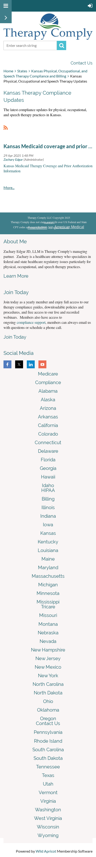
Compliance (48, 382)
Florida (48, 459)
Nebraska (48, 633)
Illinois (48, 507)
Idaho (48, 485)
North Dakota (48, 693)
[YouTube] (42, 364)
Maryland (48, 567)
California (48, 425)
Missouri (48, 615)
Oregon (48, 718)
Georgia (48, 468)
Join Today (14, 337)
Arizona (48, 408)
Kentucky (48, 542)
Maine (48, 559)
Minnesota (48, 593)
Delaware (48, 451)
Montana (48, 624)
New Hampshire (48, 650)
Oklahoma (48, 710)
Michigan (48, 584)
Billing (48, 499)
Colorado (48, 434)
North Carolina (48, 684)
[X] (19, 364)
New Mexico (48, 667)
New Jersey (48, 658)
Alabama (48, 391)
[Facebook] (7, 364)
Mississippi (48, 602)
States (22, 71)
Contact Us (82, 63)
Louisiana (48, 550)
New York (48, 675)
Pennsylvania (48, 732)
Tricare (48, 607)
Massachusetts (48, 576)
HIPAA (48, 490)
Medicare (48, 374)
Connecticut (48, 442)
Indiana (48, 516)
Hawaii (48, 477)
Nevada (48, 641)
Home (8, 71)
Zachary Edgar (13, 159)
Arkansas (48, 417)
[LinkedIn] (31, 364)
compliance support (31, 322)
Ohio (48, 701)
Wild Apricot (46, 851)
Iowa (48, 524)
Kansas (48, 533)
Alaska (48, 399)
